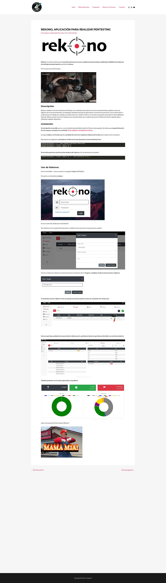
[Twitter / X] (129, 7)
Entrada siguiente (128, 470)
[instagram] (131, 7)
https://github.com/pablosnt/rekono (80, 130)
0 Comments (45, 33)
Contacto (122, 7)
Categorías (96, 7)
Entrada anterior (37, 470)
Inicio (73, 7)
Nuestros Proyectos (109, 7)
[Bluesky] (134, 7)
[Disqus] (83, 495)
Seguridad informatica (57, 33)
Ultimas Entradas (83, 7)
